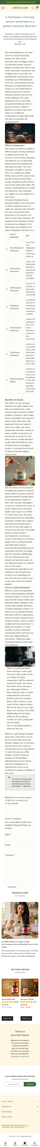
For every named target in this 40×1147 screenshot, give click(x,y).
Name (8, 834)
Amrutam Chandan (27, 999)
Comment (10, 855)
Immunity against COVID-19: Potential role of (18, 800)
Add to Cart (7, 1018)
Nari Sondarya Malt (8, 999)
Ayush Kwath (28, 448)
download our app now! (20, 1056)
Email (8, 845)
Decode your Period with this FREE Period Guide (21, 2)
